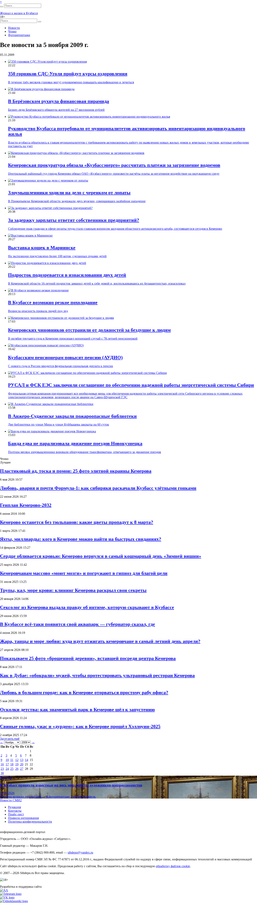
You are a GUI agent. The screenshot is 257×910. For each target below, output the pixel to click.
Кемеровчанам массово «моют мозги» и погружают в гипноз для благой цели (83, 573)
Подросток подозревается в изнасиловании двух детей (67, 275)
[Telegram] (10, 894)
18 (11, 764)
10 (7, 760)
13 (21, 760)
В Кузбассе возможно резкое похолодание (53, 302)
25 (11, 768)
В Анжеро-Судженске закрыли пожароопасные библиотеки (72, 416)
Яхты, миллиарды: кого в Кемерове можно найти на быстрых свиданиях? (80, 539)
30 (2, 773)
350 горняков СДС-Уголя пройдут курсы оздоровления (67, 73)
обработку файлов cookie (173, 866)
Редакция (14, 807)
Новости (14, 28)
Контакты (14, 810)
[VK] (7, 897)
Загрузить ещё (9, 738)
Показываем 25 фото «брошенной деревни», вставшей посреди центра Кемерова (88, 658)
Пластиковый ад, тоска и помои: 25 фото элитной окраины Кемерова (75, 471)
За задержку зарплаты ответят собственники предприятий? (73, 220)
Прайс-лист (16, 814)
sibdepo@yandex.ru (80, 852)
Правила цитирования (23, 818)
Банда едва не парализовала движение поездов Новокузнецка (75, 443)
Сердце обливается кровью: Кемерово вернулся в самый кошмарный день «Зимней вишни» (100, 556)
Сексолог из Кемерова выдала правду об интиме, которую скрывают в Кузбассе (87, 607)
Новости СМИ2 (11, 800)
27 (21, 768)
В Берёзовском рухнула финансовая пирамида (58, 101)
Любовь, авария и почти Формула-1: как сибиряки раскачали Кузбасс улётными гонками (98, 488)
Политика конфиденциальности (30, 821)
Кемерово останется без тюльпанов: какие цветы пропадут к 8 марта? (76, 522)
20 (21, 764)
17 (7, 764)
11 (11, 760)
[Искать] (1, 6)
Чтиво (12, 31)
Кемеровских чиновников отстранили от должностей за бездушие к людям (89, 330)
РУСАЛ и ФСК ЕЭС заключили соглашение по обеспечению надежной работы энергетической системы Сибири (131, 385)
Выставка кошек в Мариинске (41, 247)
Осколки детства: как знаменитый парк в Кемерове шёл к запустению (77, 709)
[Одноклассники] (14, 901)
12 (16, 760)
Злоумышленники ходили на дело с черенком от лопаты (69, 192)
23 (2, 768)
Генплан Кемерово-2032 (25, 505)
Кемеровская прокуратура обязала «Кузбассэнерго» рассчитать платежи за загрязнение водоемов (114, 165)
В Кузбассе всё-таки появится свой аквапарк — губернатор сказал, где (77, 624)
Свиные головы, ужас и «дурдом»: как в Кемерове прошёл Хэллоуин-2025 (80, 726)
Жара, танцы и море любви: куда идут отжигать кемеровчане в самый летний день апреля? (100, 641)
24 (7, 768)
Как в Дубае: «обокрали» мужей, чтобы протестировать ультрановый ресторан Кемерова (97, 675)
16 (2, 764)
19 (16, 764)
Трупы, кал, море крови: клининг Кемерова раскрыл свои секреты (73, 590)
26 (16, 768)
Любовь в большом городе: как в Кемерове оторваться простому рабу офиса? (84, 692)
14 (26, 760)
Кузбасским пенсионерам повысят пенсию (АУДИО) (65, 357)
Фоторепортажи (19, 35)
